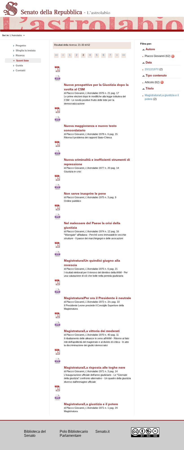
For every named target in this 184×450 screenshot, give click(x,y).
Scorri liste (22, 60)
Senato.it (102, 431)
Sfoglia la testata (25, 50)
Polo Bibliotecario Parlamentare (74, 433)
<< (56, 55)
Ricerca (19, 55)
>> (123, 55)
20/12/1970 (152, 69)
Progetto (20, 45)
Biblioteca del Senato (35, 433)
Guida (19, 65)
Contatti (20, 70)
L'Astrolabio (16, 35)
